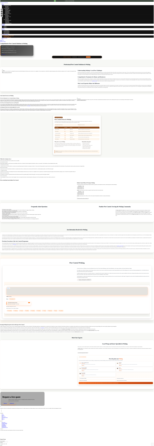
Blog (2, 38)
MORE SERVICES (6, 19)
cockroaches (42, 327)
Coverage (3, 28)
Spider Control (4, 426)
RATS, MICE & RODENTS (7, 5)
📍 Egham (55, 310)
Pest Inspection (7, 21)
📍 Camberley (61, 310)
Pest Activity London (6, 36)
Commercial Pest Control (5, 34)
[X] (2, 11)
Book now (5, 403)
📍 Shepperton (50, 310)
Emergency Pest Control (8, 23)
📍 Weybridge (33, 310)
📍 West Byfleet (9, 310)
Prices (2, 29)
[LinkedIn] (2, 14)
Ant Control (6, 9)
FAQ (2, 418)
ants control (28, 105)
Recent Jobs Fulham (6, 30)
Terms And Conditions (5, 417)
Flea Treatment (7, 11)
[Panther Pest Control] (4, 2)
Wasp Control (7, 18)
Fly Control (6, 17)
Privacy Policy (4, 416)
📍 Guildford (27, 310)
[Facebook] (2, 9)
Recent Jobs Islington (6, 33)
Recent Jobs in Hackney (7, 31)
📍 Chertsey (21, 310)
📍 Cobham (44, 310)
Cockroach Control (7, 10)
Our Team (5, 27)
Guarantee (5, 26)
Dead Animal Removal (8, 20)
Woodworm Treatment (8, 13)
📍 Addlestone (16, 310)
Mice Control (7, 6)
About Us (3, 25)
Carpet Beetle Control (8, 16)
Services (3, 4)
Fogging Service (7, 22)
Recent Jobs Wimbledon (7, 32)
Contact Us (3, 24)
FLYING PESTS (6, 14)
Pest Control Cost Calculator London (9, 35)
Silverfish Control (7, 12)
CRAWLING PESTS (6, 8)
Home (2, 414)
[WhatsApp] (2, 16)
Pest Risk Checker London (7, 37)
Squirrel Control (7, 7)
